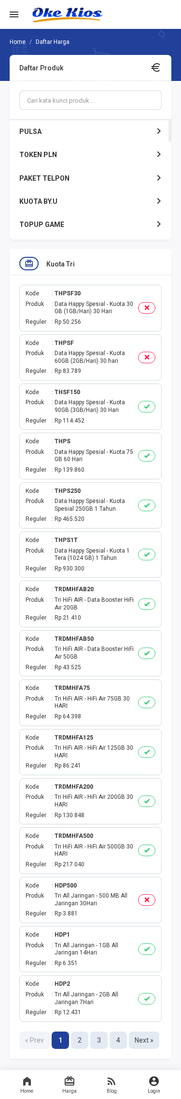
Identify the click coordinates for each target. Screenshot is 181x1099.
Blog (112, 1091)
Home (26, 1091)
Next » (144, 1040)
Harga (69, 1091)
